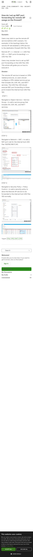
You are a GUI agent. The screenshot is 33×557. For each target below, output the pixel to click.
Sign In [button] (6, 263)
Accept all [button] (8, 549)
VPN (20, 238)
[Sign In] (30, 2)
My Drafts (16, 275)
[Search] (26, 2)
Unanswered (16, 277)
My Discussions (7, 272)
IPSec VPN (10, 238)
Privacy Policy (9, 546)
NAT (16, 238)
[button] (30, 18)
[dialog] (16, 544)
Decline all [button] (24, 549)
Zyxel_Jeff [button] (5, 24)
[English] (16, 2)
